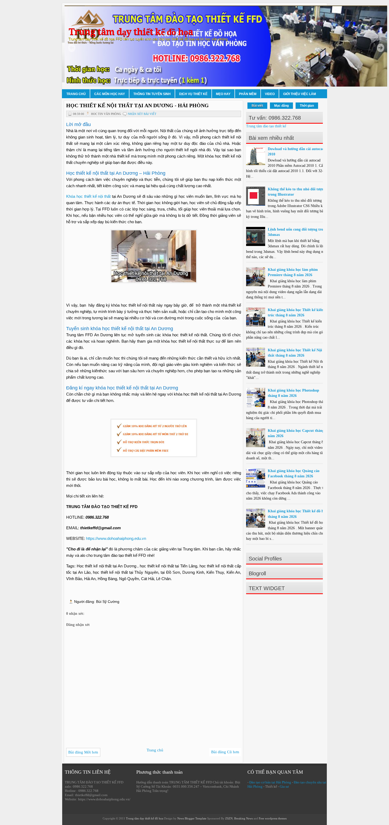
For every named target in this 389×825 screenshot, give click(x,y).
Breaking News (243, 818)
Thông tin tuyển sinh (152, 94)
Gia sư (284, 786)
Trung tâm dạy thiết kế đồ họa (131, 32)
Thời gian (307, 105)
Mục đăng (281, 105)
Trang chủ (76, 94)
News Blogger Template (191, 818)
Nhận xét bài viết (142, 113)
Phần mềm (247, 94)
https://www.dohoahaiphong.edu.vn (116, 538)
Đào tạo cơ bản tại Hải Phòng (270, 782)
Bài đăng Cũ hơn (225, 752)
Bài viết (257, 105)
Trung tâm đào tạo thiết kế (266, 126)
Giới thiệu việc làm (299, 94)
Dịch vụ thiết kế (193, 94)
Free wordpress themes (273, 818)
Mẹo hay (223, 94)
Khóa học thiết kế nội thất (88, 196)
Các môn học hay (109, 94)
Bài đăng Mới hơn (83, 752)
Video (270, 94)
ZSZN (229, 818)
